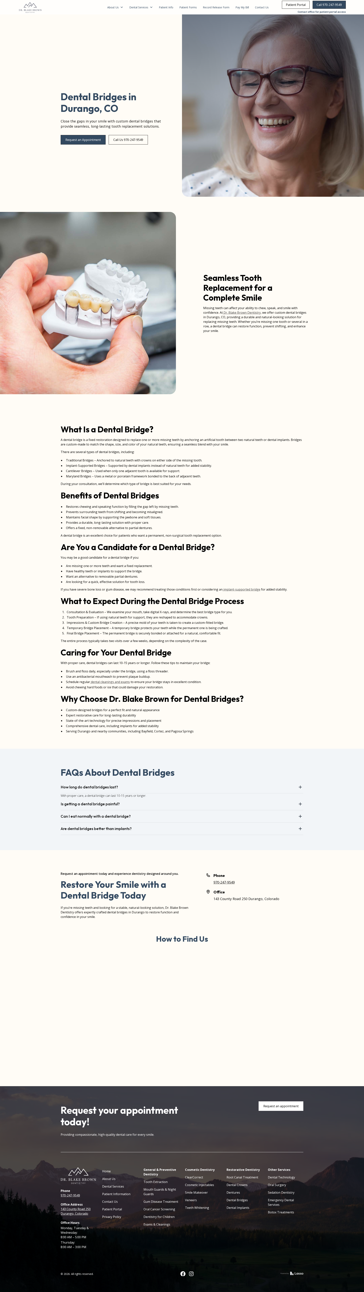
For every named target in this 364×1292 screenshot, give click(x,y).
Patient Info (166, 7)
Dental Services (113, 1186)
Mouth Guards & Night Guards (160, 1191)
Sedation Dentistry (281, 1192)
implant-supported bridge (241, 589)
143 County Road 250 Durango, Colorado (246, 898)
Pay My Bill (242, 7)
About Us (108, 1179)
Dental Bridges (237, 1200)
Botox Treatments (281, 1212)
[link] (30, 7)
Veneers (191, 1200)
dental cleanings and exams (110, 682)
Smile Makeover (196, 1192)
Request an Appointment (83, 140)
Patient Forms (188, 7)
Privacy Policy (111, 1217)
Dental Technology (281, 1177)
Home (106, 1171)
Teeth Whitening (197, 1208)
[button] (115, 7)
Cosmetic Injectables (199, 1185)
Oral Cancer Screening (159, 1209)
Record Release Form (216, 7)
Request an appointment (281, 1106)
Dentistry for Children (159, 1217)
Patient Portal (296, 5)
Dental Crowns (237, 1185)
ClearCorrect (194, 1177)
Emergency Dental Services (281, 1202)
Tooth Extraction (156, 1182)
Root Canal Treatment (242, 1177)
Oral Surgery (277, 1185)
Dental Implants (238, 1208)
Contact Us (262, 7)
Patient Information (116, 1194)
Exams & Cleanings (157, 1224)
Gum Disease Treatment (161, 1202)
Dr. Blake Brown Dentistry (242, 312)
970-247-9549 (224, 882)
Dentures (233, 1192)
